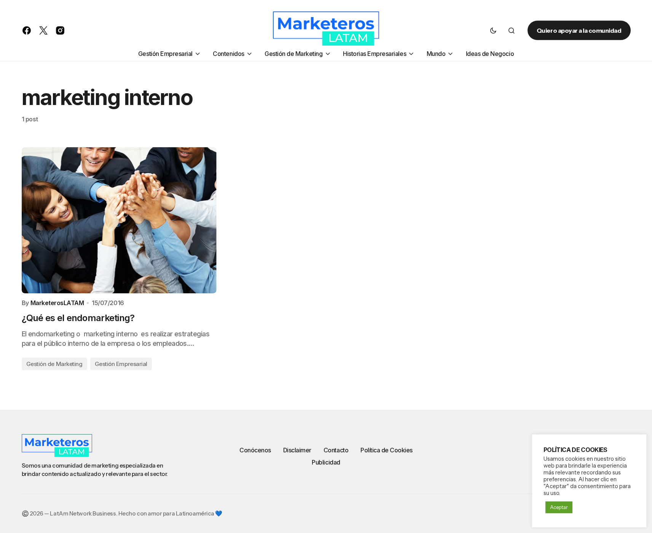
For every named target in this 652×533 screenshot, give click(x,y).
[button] (493, 30)
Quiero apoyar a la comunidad (579, 30)
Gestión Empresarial (121, 364)
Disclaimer (297, 450)
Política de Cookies (386, 450)
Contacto (336, 450)
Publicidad (326, 462)
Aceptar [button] (559, 507)
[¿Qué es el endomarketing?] (119, 220)
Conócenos (255, 450)
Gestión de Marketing (54, 364)
